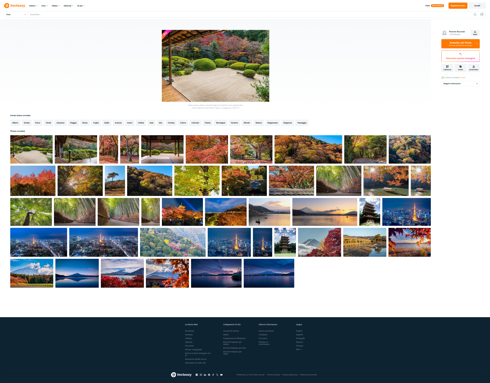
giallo (106, 123)
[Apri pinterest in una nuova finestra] (209, 375)
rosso (85, 123)
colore (183, 123)
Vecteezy (189, 334)
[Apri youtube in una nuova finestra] (221, 375)
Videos (55, 5)
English (299, 331)
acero (129, 123)
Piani (427, 5)
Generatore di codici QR (195, 363)
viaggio (73, 123)
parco (37, 123)
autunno (60, 123)
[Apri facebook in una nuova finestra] (197, 375)
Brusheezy (189, 331)
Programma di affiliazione (234, 338)
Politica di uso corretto (308, 375)
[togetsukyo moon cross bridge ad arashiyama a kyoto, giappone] (364, 242)
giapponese (272, 123)
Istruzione (189, 346)
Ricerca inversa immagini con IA (197, 354)
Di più (79, 5)
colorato (195, 123)
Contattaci (263, 334)
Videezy (188, 338)
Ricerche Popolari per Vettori (232, 343)
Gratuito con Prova (460, 43)
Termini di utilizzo (273, 375)
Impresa (188, 342)
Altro (298, 349)
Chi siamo (263, 338)
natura (259, 123)
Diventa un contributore (264, 343)
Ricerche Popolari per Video (232, 352)
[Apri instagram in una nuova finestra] (201, 375)
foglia (96, 123)
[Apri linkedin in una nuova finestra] (205, 375)
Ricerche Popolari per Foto (234, 348)
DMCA (226, 334)
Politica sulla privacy (290, 375)
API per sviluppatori (193, 349)
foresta (171, 123)
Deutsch (299, 342)
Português (300, 338)
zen (160, 123)
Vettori (32, 5)
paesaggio (302, 123)
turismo (234, 123)
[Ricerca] (475, 14)
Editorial (67, 5)
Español (299, 334)
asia (151, 123)
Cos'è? (463, 77)
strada (27, 123)
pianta (207, 123)
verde (48, 123)
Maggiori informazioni (452, 84)
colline (141, 123)
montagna (220, 123)
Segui (475, 34)
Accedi (477, 5)
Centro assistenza (266, 331)
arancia (118, 123)
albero (15, 123)
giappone (287, 123)
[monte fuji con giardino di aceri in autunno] (319, 242)
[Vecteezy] (14, 5)
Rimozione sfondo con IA (195, 359)
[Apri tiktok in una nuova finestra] (213, 375)
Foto (44, 5)
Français (299, 346)
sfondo (247, 123)
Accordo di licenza (231, 331)
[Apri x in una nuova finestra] (217, 375)
